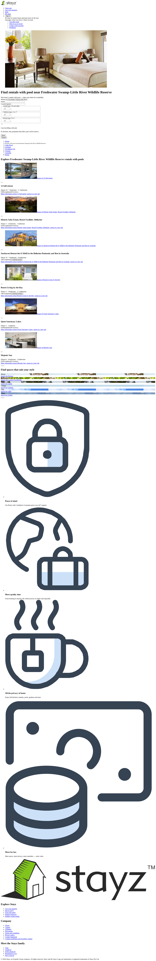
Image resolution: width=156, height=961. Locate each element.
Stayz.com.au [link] (9, 955)
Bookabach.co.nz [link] (11, 954)
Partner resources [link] (11, 914)
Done (3, 135)
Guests (3, 104)
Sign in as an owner (16, 24)
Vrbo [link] (6, 948)
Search (4, 137)
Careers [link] (7, 927)
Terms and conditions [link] (12, 933)
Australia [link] (8, 153)
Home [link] (7, 141)
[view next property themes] (3, 397)
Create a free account (16, 26)
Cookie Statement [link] (11, 937)
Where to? (4, 99)
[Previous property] (2, 365)
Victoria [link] (7, 151)
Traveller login (14, 22)
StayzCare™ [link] (9, 911)
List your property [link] (11, 909)
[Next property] (3, 365)
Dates (3, 102)
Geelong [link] (8, 147)
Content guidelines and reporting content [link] (18, 939)
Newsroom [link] (9, 931)
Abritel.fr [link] (8, 950)
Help (6, 12)
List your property (11, 10)
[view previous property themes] (2, 397)
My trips (8, 14)
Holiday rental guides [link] (12, 916)
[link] (27, 28)
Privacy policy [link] (10, 935)
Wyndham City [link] (10, 149)
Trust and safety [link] (10, 912)
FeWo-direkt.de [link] (10, 952)
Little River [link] (9, 145)
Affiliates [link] (8, 929)
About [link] (7, 925)
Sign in (8, 16)
